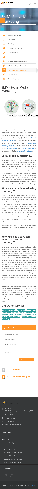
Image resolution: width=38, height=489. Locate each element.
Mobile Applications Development (26, 314)
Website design (31, 310)
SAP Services (21, 310)
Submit (28, 360)
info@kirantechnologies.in (22, 377)
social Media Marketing (29, 316)
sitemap (33, 485)
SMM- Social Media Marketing (12, 462)
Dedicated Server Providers (12, 456)
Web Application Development (10, 312)
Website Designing (9, 449)
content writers (12, 148)
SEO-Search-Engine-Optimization (13, 459)
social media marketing (24, 151)
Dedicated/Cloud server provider (27, 312)
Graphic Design (6, 318)
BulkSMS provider (7, 314)
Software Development (8, 310)
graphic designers (28, 148)
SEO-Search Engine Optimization (11, 316)
